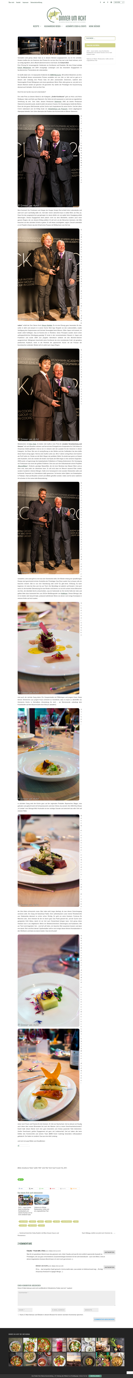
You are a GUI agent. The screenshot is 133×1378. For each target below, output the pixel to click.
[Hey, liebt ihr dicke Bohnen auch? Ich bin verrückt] (16, 1359)
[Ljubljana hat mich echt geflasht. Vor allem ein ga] (103, 1345)
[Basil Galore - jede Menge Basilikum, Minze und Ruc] (30, 1345)
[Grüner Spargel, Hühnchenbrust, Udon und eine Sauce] (30, 1359)
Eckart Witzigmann (24, 67)
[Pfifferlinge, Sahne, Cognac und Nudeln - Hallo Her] (16, 1345)
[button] (23, 1188)
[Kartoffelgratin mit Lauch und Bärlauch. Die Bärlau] (117, 1359)
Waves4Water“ (23, 466)
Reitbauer (49, 1221)
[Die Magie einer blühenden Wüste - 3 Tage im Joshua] (74, 1359)
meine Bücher (94, 26)
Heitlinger (64, 593)
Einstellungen (95, 1376)
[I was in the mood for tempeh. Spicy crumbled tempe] (59, 1359)
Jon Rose (42, 1225)
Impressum (25, 2)
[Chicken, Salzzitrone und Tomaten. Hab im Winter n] (45, 1359)
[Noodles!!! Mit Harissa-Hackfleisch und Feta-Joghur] (74, 1345)
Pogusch (41, 1221)
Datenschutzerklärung (36, 2)
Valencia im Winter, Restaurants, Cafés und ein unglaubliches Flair (41, 1209)
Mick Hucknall (33, 1225)
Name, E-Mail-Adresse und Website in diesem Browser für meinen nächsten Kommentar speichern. (51, 1315)
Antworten (109, 1252)
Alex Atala (32, 444)
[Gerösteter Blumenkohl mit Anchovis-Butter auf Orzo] (88, 1359)
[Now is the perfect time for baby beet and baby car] (117, 1345)
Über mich (11, 2)
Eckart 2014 (23, 1225)
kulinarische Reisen (52, 26)
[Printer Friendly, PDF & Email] (21, 1180)
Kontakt (18, 2)
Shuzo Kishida (47, 325)
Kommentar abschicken (104, 1319)
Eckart (76, 1221)
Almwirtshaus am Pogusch (57, 109)
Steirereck (57, 101)
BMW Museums (55, 75)
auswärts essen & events (76, 26)
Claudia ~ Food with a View (36, 1251)
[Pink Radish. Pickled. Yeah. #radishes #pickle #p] (59, 1345)
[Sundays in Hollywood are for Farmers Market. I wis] (103, 1359)
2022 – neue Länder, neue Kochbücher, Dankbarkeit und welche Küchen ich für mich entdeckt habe (25, 1211)
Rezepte (36, 26)
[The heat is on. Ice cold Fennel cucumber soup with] (88, 1345)
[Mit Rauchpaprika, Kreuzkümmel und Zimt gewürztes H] (45, 1345)
